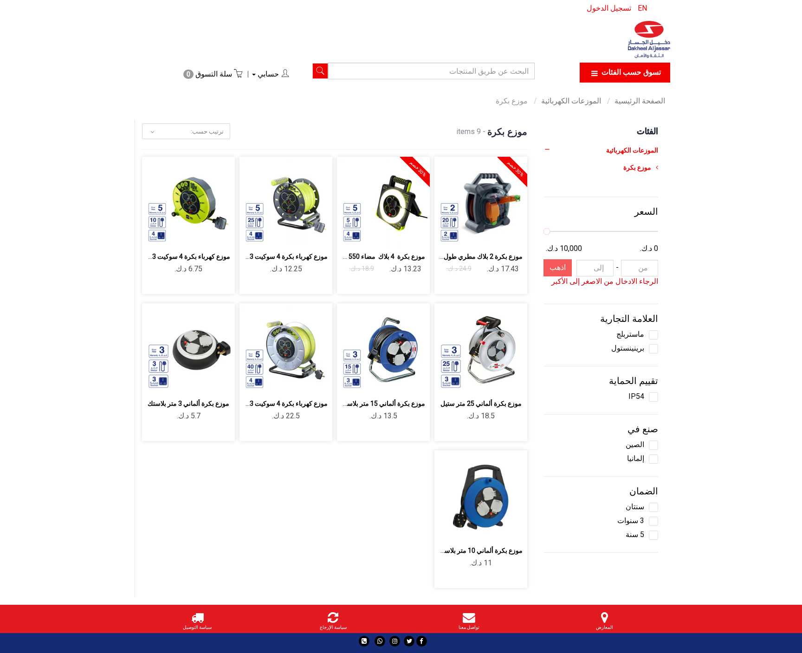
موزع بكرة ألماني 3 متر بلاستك (188, 403)
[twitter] (409, 641)
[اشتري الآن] (448, 234)
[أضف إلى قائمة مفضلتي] (492, 234)
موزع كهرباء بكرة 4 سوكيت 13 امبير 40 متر (270, 403)
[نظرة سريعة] (470, 234)
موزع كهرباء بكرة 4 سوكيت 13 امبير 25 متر (270, 256)
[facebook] (421, 641)
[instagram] (394, 641)
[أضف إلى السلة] (514, 234)
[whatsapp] (380, 641)
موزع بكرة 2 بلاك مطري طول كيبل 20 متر (467, 256)
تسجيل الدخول (609, 8)
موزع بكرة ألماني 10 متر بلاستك (480, 550)
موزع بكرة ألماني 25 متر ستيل (481, 403)
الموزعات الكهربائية (572, 100)
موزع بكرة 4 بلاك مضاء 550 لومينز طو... (371, 256)
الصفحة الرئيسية (639, 100)
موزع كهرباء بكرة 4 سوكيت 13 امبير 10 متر (172, 256)
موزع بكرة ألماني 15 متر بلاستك (382, 403)
